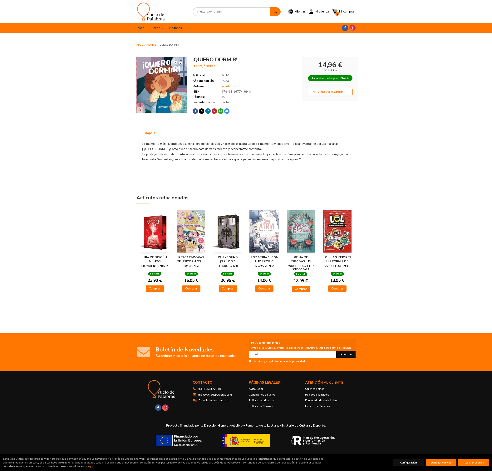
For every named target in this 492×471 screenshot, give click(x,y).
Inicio (139, 44)
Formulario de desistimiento (322, 400)
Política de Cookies (261, 406)
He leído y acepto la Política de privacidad (279, 361)
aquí (90, 466)
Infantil (151, 44)
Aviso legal (256, 389)
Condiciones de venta (262, 395)
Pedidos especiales (317, 395)
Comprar (155, 288)
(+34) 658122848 (209, 389)
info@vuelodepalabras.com (215, 395)
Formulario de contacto (213, 400)
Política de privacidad (262, 400)
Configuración (408, 462)
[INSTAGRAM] (352, 28)
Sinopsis (148, 133)
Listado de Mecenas (317, 406)
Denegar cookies (441, 462)
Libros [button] (156, 28)
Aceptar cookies (474, 462)
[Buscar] (275, 11)
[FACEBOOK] (345, 28)
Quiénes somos (314, 389)
